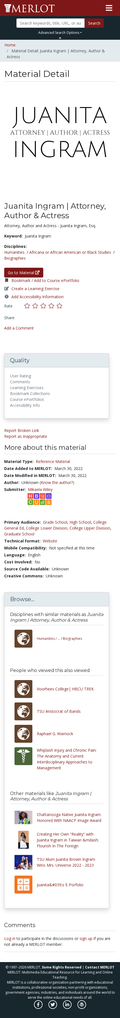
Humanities (14, 252)
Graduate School (19, 534)
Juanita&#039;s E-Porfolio (60, 884)
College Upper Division (89, 528)
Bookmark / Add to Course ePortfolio (45, 280)
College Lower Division (46, 528)
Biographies (15, 258)
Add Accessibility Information (37, 296)
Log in (9, 938)
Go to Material (21, 272)
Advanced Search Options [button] (58, 32)
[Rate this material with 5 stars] (60, 306)
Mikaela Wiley (40, 489)
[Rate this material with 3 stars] (44, 306)
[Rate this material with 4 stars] (53, 306)
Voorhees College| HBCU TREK (65, 689)
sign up (86, 938)
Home (10, 45)
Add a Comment (19, 328)
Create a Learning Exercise (35, 288)
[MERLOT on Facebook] (39, 1007)
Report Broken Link (21, 430)
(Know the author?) (57, 482)
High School (80, 522)
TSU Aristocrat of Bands (59, 711)
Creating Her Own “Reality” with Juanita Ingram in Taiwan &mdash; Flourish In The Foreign (68, 839)
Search (94, 23)
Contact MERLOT (99, 967)
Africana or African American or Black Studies (70, 252)
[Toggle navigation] (109, 8)
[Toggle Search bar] (60, 38)
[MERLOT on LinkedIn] (68, 1007)
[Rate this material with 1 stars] (28, 306)
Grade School (55, 522)
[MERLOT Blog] (81, 1007)
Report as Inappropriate (25, 436)
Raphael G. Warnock (55, 733)
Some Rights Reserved (61, 967)
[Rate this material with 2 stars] (36, 306)
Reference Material (53, 461)
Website (50, 541)
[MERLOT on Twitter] (53, 1007)
